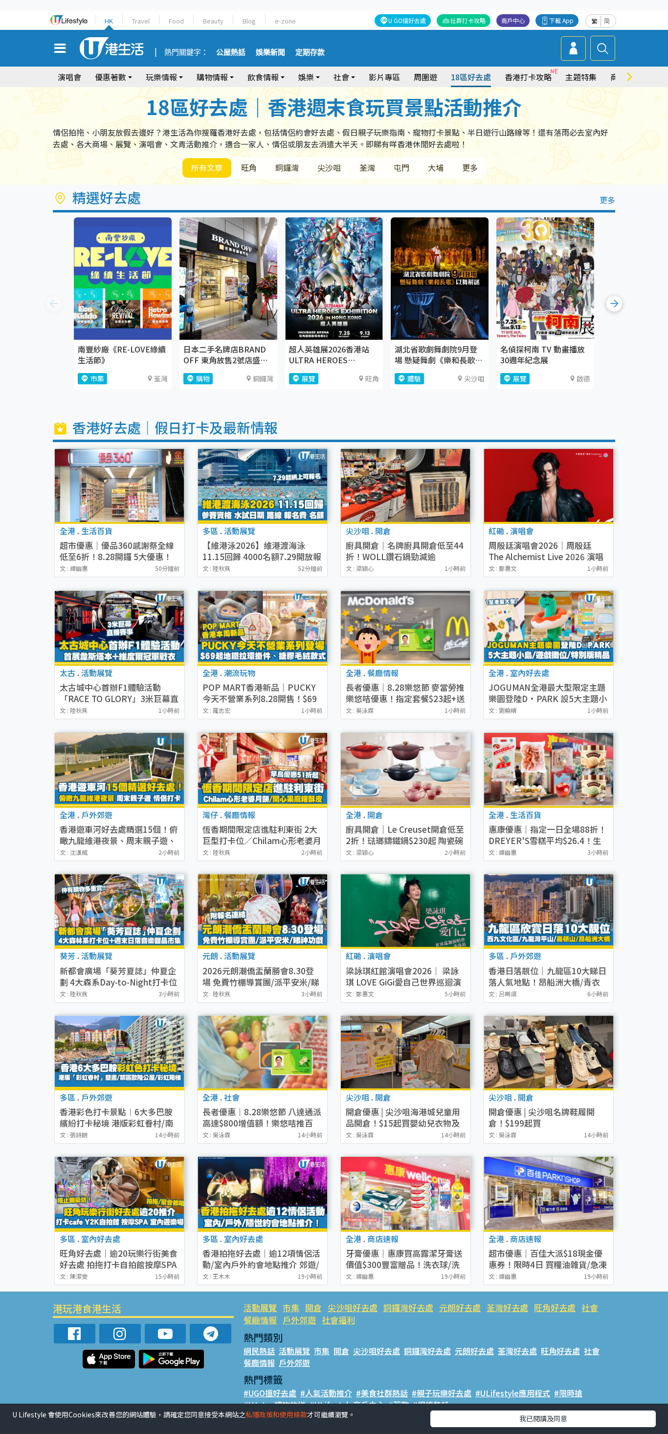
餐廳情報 (260, 1320)
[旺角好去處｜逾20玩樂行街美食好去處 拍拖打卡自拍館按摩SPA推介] (119, 1193)
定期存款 (310, 52)
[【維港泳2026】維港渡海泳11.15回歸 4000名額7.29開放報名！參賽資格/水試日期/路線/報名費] (262, 485)
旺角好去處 (555, 1307)
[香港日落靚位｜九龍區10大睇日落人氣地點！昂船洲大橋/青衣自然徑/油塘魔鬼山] (548, 910)
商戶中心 (513, 20)
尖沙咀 (329, 167)
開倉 (313, 1307)
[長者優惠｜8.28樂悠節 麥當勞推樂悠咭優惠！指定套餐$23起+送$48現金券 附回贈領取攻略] (405, 627)
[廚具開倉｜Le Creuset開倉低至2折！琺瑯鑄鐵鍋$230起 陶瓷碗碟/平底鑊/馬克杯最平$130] (405, 769)
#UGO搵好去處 (270, 1393)
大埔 (436, 167)
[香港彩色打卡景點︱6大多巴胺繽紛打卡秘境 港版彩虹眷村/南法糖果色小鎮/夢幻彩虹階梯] (119, 1051)
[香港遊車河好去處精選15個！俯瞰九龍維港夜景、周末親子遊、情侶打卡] (119, 769)
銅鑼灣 (287, 167)
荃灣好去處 (507, 1307)
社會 (589, 1307)
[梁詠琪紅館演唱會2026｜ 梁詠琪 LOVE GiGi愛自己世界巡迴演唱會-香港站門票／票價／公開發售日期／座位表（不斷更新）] (405, 910)
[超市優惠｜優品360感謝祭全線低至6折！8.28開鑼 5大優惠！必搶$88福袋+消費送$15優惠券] (119, 485)
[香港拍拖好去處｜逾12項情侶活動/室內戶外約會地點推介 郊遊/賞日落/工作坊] (262, 1193)
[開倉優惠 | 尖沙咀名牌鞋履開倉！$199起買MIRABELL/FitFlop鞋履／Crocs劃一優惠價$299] (548, 1051)
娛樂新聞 (270, 52)
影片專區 (384, 77)
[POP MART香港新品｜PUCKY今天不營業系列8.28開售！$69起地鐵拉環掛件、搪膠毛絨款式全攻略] (262, 627)
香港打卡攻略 (528, 77)
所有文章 (207, 167)
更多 (470, 167)
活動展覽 (260, 1307)
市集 (291, 1307)
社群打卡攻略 (468, 20)
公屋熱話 (230, 52)
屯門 (401, 167)
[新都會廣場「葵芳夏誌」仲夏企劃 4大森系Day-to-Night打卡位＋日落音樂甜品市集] (119, 910)
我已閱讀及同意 (543, 1418)
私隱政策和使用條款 (276, 1414)
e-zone (285, 20)
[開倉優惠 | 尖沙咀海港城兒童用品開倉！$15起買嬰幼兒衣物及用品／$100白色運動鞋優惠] (405, 1051)
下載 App (561, 20)
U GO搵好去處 (407, 20)
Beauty (213, 20)
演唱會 (69, 77)
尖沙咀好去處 (353, 1307)
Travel (141, 20)
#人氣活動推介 (326, 1393)
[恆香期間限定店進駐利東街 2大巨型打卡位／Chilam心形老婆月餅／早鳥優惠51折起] (262, 769)
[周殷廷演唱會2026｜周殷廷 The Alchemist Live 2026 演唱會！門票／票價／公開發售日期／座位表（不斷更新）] (548, 485)
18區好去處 (471, 77)
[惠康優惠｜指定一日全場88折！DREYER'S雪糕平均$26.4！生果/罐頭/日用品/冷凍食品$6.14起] (548, 769)
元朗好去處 (460, 1307)
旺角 (249, 167)
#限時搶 (568, 1393)
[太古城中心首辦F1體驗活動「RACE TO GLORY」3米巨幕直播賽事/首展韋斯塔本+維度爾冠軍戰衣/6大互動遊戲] (119, 627)
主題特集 (581, 77)
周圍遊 (425, 77)
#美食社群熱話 (382, 1393)
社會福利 (338, 1320)
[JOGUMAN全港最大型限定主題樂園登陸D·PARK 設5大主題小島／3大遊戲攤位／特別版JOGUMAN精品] (548, 627)
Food (176, 20)
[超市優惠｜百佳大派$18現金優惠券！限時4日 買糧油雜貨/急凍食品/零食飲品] (548, 1193)
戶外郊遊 (299, 1320)
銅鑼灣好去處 (408, 1307)
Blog (249, 20)
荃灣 (367, 167)
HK (109, 20)
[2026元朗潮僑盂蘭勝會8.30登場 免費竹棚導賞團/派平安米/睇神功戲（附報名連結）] (262, 910)
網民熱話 (259, 1351)
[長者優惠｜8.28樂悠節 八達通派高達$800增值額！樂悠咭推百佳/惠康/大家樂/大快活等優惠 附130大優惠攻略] (262, 1051)
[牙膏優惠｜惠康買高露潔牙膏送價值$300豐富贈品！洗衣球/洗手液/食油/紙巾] (405, 1193)
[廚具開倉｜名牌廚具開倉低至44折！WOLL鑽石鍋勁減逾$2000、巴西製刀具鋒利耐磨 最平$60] (405, 485)
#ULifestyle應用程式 (512, 1393)
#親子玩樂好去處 (441, 1393)
